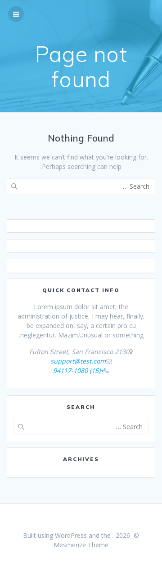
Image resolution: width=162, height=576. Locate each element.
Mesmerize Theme (81, 545)
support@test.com (78, 361)
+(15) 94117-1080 (78, 370)
